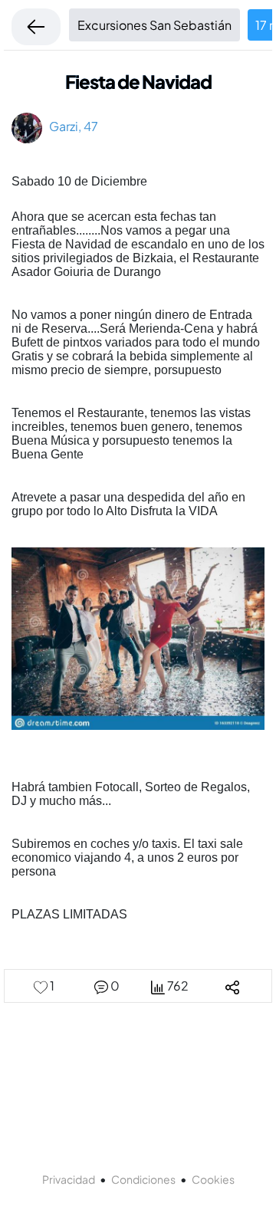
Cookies (213, 1179)
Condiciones (143, 1179)
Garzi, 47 (70, 126)
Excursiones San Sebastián (154, 25)
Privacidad (68, 1179)
